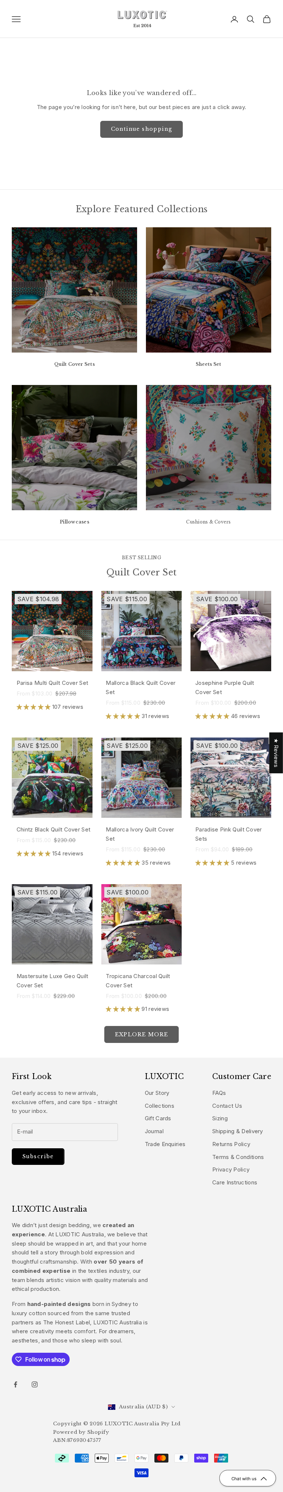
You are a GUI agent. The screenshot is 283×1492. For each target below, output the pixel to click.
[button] (34, 706)
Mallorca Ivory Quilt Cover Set (140, 834)
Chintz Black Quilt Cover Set (53, 829)
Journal (154, 1131)
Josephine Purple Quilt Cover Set (224, 687)
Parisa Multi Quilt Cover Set (52, 682)
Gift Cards (158, 1118)
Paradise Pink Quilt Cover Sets (228, 834)
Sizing (220, 1118)
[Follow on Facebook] (15, 1384)
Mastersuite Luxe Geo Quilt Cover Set (52, 981)
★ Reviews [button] (276, 752)
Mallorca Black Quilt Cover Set (140, 687)
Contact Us (227, 1105)
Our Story (157, 1092)
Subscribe (38, 1156)
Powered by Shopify (81, 1432)
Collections (159, 1105)
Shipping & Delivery (237, 1131)
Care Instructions (234, 1182)
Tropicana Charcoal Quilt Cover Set (138, 981)
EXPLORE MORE (141, 1034)
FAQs (219, 1092)
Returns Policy (231, 1144)
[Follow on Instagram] (34, 1384)
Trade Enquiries (165, 1144)
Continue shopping (141, 129)
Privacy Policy (230, 1169)
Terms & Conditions (238, 1156)
